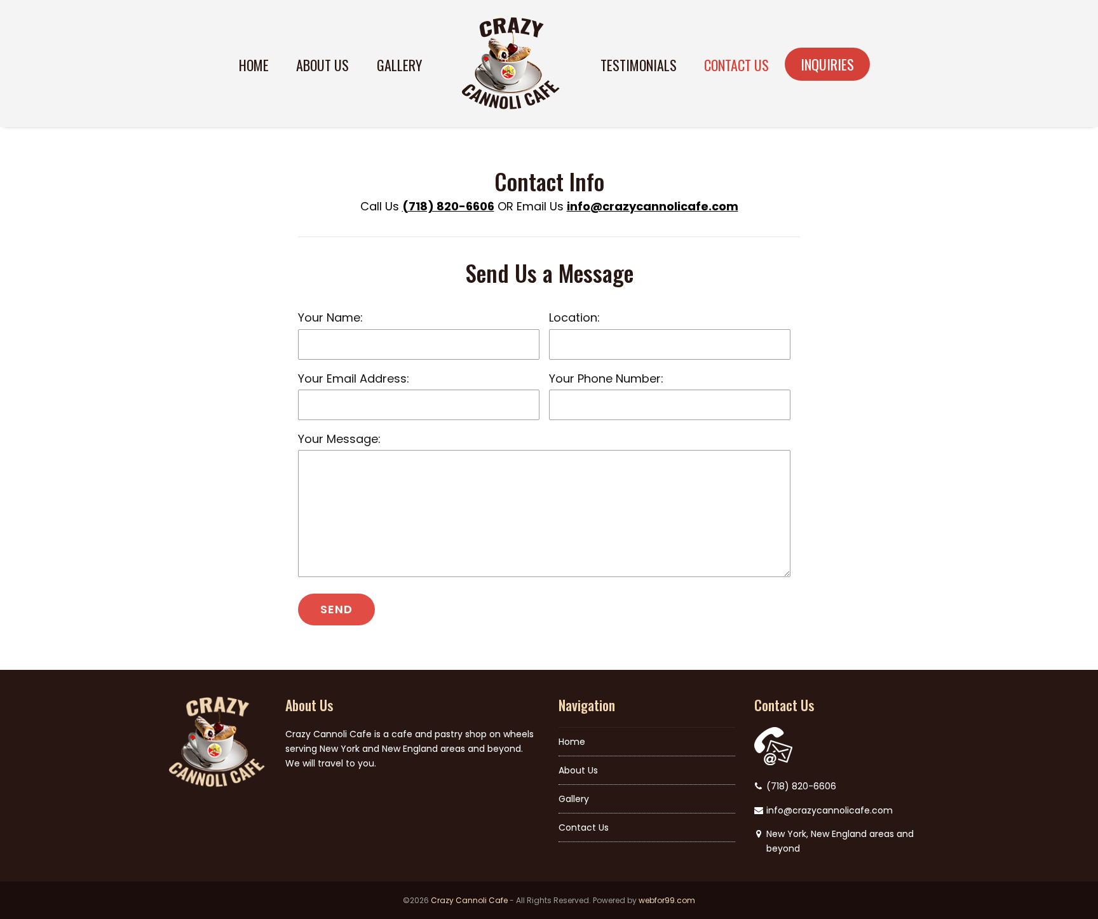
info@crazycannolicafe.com (652, 206)
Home (572, 741)
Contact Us (584, 827)
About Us (578, 770)
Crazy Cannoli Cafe (469, 900)
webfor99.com (667, 900)
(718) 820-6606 (448, 206)
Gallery (574, 799)
